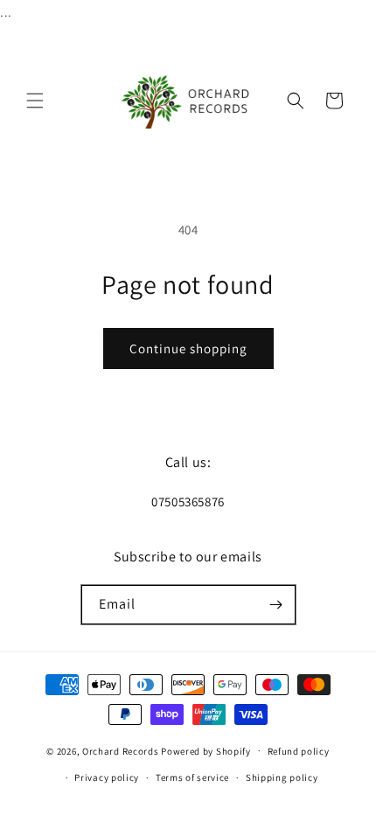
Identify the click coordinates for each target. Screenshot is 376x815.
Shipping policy (282, 777)
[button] (35, 100)
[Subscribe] (276, 604)
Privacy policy (106, 777)
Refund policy (299, 751)
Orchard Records (120, 750)
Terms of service (192, 777)
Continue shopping (188, 348)
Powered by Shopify (206, 750)
